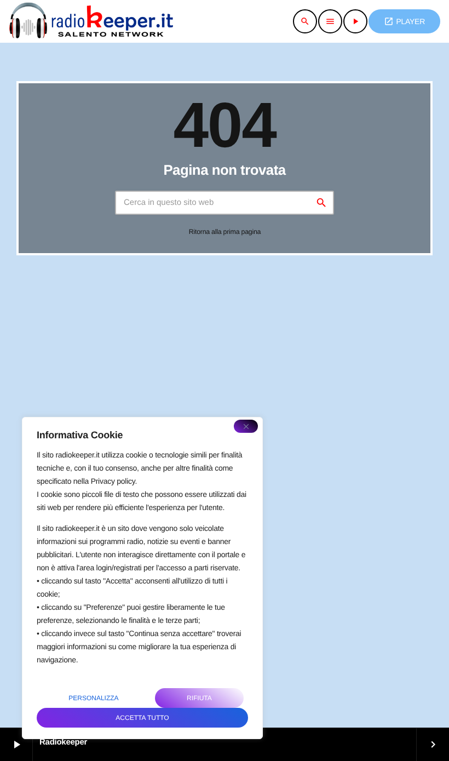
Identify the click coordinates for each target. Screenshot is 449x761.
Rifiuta (199, 698)
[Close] (246, 426)
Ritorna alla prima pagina (225, 232)
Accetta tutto (142, 718)
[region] (142, 578)
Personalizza (93, 698)
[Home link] (91, 21)
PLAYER (404, 21)
